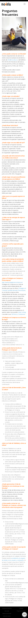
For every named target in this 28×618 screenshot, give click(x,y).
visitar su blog (22, 312)
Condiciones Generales (7, 608)
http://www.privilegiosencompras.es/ (12, 282)
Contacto (21, 608)
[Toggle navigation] (24, 4)
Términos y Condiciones (18, 314)
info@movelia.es (12, 60)
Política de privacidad (6, 613)
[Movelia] (6, 4)
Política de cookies (6, 616)
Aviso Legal (7, 611)
